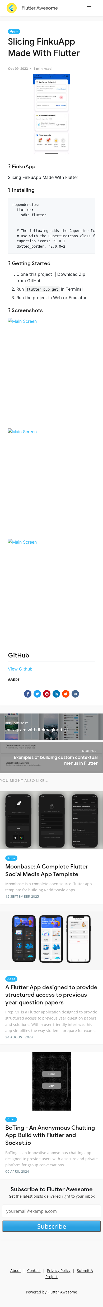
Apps (14, 31)
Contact (34, 1270)
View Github (20, 669)
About (15, 1270)
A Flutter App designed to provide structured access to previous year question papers (51, 995)
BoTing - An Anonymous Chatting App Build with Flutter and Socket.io (50, 1135)
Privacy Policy (59, 1270)
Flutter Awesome (40, 8)
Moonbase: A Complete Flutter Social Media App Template (46, 870)
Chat (11, 1119)
